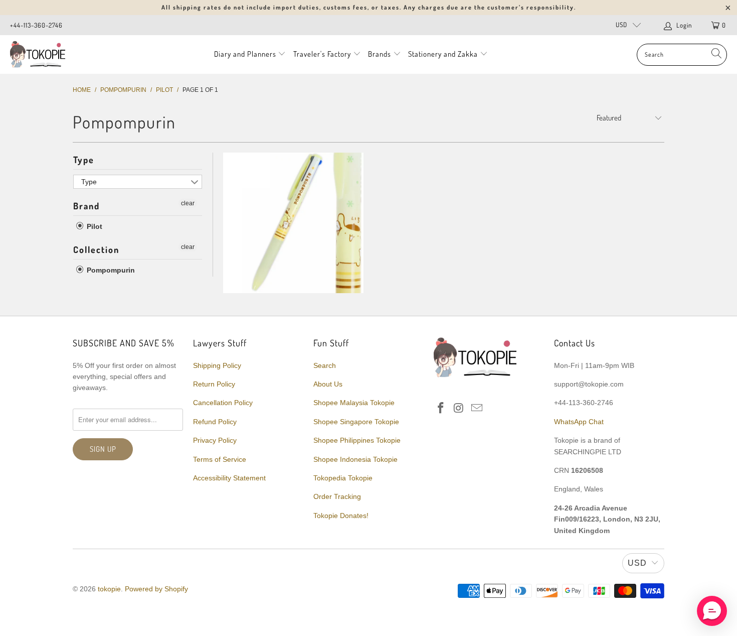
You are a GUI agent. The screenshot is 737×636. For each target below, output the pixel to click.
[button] (712, 611)
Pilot (93, 226)
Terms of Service (219, 459)
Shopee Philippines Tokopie (357, 440)
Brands (379, 54)
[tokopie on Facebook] (441, 408)
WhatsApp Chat (579, 422)
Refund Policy (215, 422)
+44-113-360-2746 (36, 25)
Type (83, 159)
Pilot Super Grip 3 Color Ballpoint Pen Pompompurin (293, 223)
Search (324, 365)
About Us (327, 384)
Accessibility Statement (229, 478)
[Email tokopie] (476, 408)
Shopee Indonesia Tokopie (355, 459)
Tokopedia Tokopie (343, 478)
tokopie (109, 589)
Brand (86, 205)
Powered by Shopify (156, 589)
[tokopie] (37, 54)
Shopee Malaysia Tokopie (354, 403)
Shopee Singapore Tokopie (356, 422)
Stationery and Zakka (443, 54)
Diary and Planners (245, 54)
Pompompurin (110, 270)
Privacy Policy (215, 440)
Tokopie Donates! (340, 516)
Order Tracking (337, 496)
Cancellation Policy (223, 403)
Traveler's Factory (323, 54)
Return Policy (214, 384)
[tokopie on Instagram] (459, 408)
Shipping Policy (217, 365)
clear (188, 203)
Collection (96, 249)
